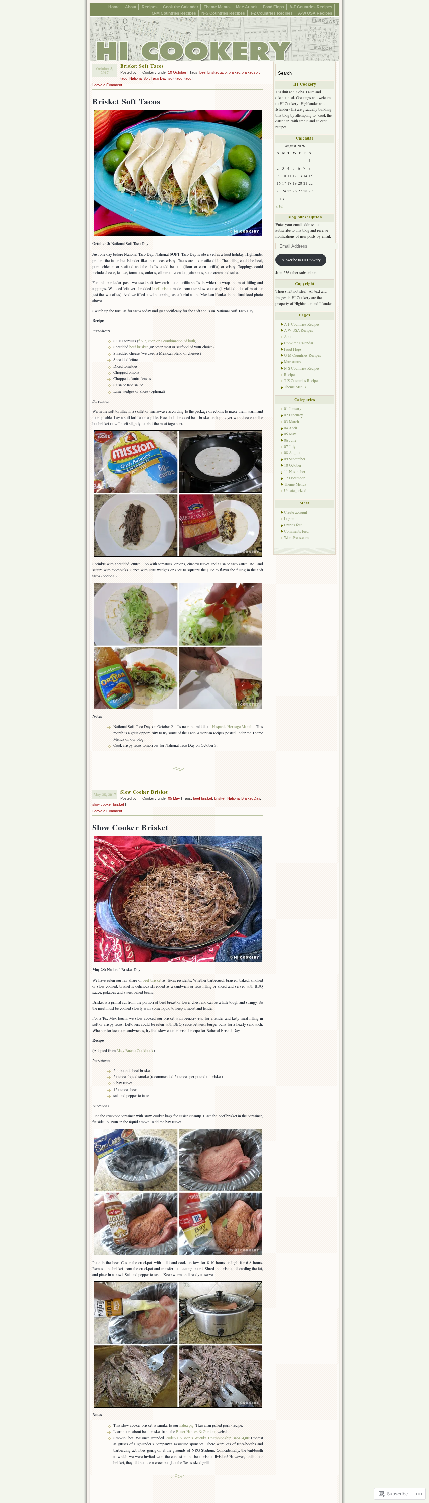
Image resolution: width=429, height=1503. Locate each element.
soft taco (175, 78)
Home (114, 7)
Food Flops (273, 7)
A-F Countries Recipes (310, 7)
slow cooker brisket (108, 804)
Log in (289, 518)
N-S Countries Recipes (223, 13)
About (130, 7)
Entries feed (293, 524)
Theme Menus (217, 7)
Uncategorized (295, 490)
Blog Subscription (304, 217)
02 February (293, 415)
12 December (294, 477)
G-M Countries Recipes (174, 13)
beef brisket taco (213, 72)
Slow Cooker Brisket (144, 791)
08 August (292, 452)
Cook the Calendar (180, 7)
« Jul (279, 206)
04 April (290, 427)
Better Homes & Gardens (196, 1431)
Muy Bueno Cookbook (135, 1050)
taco (187, 78)
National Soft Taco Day (147, 78)
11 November (294, 471)
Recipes (150, 7)
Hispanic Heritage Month (232, 726)
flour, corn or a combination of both (166, 340)
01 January (292, 408)
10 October (177, 72)
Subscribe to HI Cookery (301, 259)
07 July (290, 446)
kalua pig (186, 1425)
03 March (291, 421)
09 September (294, 458)
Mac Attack (247, 7)
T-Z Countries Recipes (271, 13)
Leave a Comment (107, 85)
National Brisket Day (243, 798)
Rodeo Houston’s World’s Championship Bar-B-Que (207, 1437)
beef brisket (161, 288)
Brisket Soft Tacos (142, 65)
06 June (290, 440)
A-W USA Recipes (315, 13)
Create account (295, 512)
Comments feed (296, 531)
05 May (174, 798)
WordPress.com (296, 537)
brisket (234, 72)
